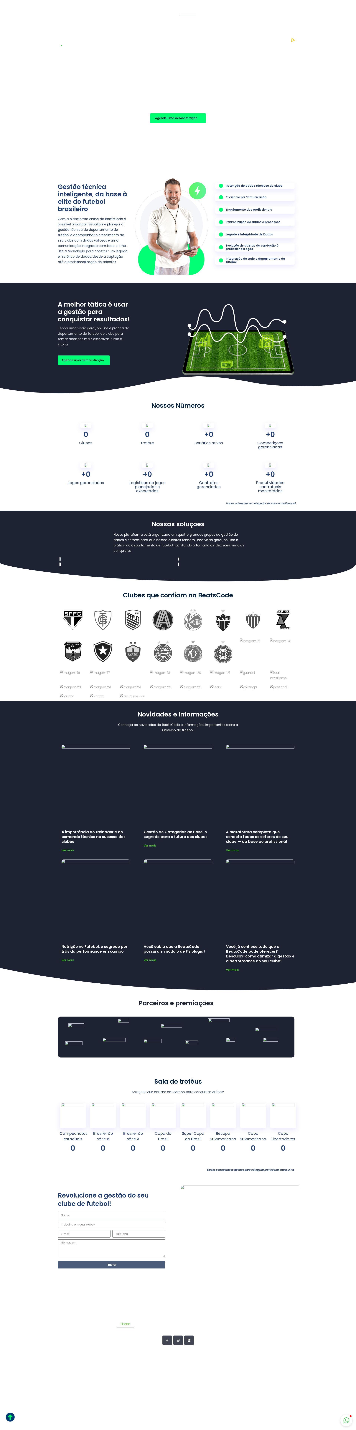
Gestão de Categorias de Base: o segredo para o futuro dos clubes (175, 834)
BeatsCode (208, 10)
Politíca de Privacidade (178, 1404)
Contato (288, 10)
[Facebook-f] (167, 1340)
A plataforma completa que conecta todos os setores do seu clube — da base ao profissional (257, 836)
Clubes (249, 10)
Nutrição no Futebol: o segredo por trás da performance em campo (94, 949)
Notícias (268, 10)
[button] (346, 1420)
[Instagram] (178, 1340)
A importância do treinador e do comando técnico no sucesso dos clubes (94, 836)
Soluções (230, 10)
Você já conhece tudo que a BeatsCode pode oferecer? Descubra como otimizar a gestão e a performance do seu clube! (260, 954)
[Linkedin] (189, 1340)
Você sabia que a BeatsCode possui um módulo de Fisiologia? (174, 949)
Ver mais (68, 850)
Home (187, 10)
